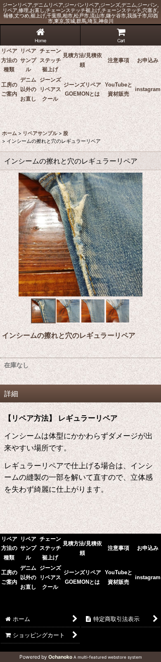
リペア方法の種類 (9, 60)
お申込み (148, 60)
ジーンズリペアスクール (50, 89)
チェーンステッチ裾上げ (50, 60)
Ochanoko (60, 657)
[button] (43, 311)
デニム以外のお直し (28, 89)
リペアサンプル (28, 60)
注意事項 (118, 60)
